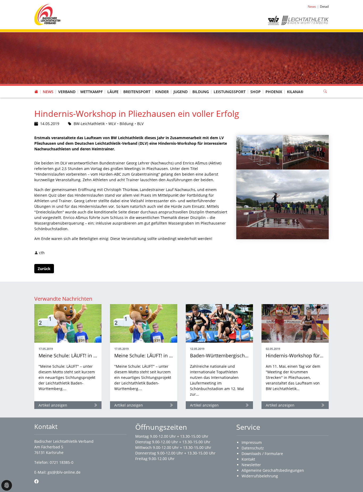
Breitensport (136, 91)
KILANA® (295, 91)
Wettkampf (91, 91)
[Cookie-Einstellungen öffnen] (6, 485)
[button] (67, 86)
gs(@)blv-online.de (64, 472)
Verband (66, 91)
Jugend (181, 91)
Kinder (162, 91)
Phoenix (273, 91)
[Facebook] (36, 481)
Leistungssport (230, 91)
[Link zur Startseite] (47, 14)
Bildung (200, 91)
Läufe (113, 91)
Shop (255, 91)
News (48, 91)
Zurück (44, 268)
